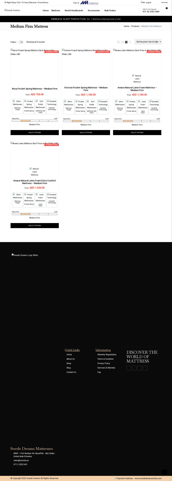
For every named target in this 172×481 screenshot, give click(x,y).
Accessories (94, 10)
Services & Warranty (106, 368)
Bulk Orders (110, 10)
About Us (71, 359)
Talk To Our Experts (151, 10)
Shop (69, 363)
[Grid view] (118, 42)
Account (164, 2)
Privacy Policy (103, 363)
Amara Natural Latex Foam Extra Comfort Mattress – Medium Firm (34, 182)
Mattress (55, 10)
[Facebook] (129, 368)
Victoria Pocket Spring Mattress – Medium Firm (86, 89)
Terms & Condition (105, 359)
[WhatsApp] (145, 368)
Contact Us (71, 372)
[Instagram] (134, 368)
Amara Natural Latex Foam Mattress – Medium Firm (137, 89)
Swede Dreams (33, 478)
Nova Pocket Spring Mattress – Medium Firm (34, 88)
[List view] (129, 42)
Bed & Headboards (74, 10)
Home (46, 10)
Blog (69, 368)
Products (135, 26)
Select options (34, 132)
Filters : (13, 42)
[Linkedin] (139, 368)
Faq (99, 372)
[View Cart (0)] (165, 11)
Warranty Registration (106, 354)
